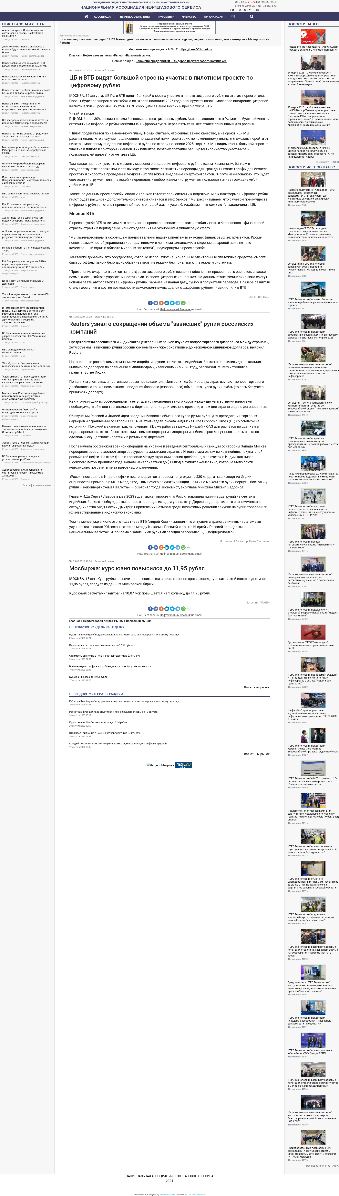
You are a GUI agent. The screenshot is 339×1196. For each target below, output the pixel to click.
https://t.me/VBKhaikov (196, 49)
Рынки (119, 55)
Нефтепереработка (30, 69)
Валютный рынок (138, 55)
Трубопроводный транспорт (34, 402)
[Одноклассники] (161, 303)
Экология (25, 39)
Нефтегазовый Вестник (175, 309)
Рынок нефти (27, 287)
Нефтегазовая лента (97, 55)
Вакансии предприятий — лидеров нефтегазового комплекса (181, 61)
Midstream (26, 186)
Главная (74, 55)
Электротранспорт (30, 156)
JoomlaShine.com (167, 1194)
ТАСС (266, 296)
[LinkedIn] (166, 303)
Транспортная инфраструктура (36, 462)
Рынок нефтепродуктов (32, 56)
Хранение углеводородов (33, 224)
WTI (260, 5)
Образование (27, 369)
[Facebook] (150, 303)
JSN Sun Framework (196, 1194)
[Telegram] (177, 303)
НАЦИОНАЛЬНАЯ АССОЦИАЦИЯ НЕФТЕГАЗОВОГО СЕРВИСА (169, 1176)
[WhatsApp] (183, 303)
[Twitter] (172, 303)
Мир (23, 197)
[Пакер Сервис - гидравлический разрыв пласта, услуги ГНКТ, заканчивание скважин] (169, 27)
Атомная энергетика (31, 126)
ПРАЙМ (264, 602)
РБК (236, 541)
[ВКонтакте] (155, 303)
